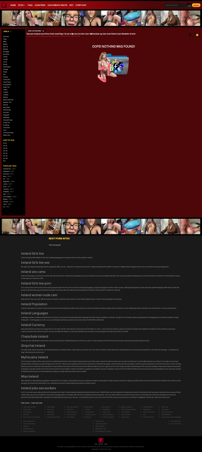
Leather (5, 92)
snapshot (8, 171)
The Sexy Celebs (107, 414)
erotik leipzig (27, 412)
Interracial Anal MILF (29, 407)
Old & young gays (55, 245)
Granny (5, 77)
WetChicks (70, 409)
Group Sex (6, 79)
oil (6, 179)
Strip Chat (81, 5)
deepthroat (9, 169)
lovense (8, 189)
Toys (4, 130)
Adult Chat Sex (100, 426)
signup (196, 5)
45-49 (5, 158)
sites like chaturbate (53, 417)
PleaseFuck (106, 409)
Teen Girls (6, 128)
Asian (5, 39)
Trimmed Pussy (8, 133)
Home (13, 5)
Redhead (6, 117)
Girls (6, 31)
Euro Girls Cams (176, 423)
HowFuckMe (27, 409)
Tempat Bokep (125, 412)
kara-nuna (50, 409)
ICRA (105, 444)
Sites (21, 5)
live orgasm (10, 197)
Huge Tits (6, 87)
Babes (5, 44)
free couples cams (29, 423)
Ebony (5, 64)
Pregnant (6, 115)
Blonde (5, 49)
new (7, 176)
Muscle (5, 105)
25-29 (5, 148)
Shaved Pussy (7, 120)
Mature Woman (8, 100)
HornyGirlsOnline (148, 417)
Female (5, 69)
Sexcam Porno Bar (167, 412)
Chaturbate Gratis (57, 5)
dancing (8, 174)
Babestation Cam (100, 429)
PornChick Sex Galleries (128, 409)
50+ (4, 161)
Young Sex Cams (90, 414)
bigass (8, 199)
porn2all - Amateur (108, 417)
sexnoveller (51, 414)
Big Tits (5, 47)
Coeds (5, 57)
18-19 (5, 143)
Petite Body (7, 110)
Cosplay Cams (89, 412)
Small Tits (6, 122)
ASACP (100, 444)
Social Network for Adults (103, 431)
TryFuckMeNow (148, 407)
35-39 (5, 153)
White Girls (6, 135)
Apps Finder (147, 409)
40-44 (5, 156)
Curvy (5, 62)
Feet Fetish (6, 67)
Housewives (7, 85)
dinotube (88, 417)
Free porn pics (71, 414)
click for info (106, 412)
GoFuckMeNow (166, 414)
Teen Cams (165, 407)
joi (6, 207)
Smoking (6, 125)
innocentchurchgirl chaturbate (171, 417)
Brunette (6, 54)
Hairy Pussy (7, 82)
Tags (30, 5)
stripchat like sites (101, 423)
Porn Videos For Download (31, 417)
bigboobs (9, 181)
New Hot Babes (126, 414)
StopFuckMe (89, 407)
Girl (4, 74)
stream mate (125, 417)
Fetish (5, 72)
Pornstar (6, 112)
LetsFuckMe (51, 407)
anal (7, 186)
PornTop (87, 409)
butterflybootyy (28, 429)
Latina (5, 90)
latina (7, 184)
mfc (71, 5)
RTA (96, 444)
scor (144, 414)
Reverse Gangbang (29, 431)
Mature (5, 97)
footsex (8, 202)
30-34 (5, 151)
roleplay (8, 192)
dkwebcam (50, 412)
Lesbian (5, 95)
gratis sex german (126, 407)
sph (7, 194)
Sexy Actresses (71, 412)
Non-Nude (6, 107)
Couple (5, 59)
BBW (4, 41)
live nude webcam (72, 407)
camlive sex (165, 409)
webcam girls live (28, 421)
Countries (40, 5)
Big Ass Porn (106, 407)
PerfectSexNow (176, 421)
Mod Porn (26, 414)
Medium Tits (7, 102)
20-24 (5, 146)
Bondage (6, 52)
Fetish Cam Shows (149, 412)
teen (7, 204)
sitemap (25, 426)
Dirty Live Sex (99, 421)
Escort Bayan (71, 417)
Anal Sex (6, 36)
